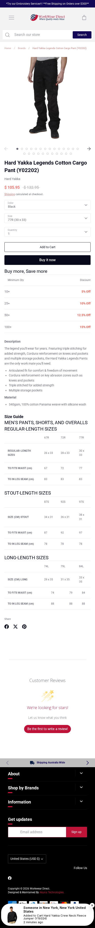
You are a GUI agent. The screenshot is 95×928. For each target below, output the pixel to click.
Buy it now (47, 260)
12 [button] (68, 149)
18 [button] (38, 154)
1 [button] (17, 149)
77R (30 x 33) (17, 220)
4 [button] (31, 149)
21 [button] (52, 154)
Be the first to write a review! (47, 729)
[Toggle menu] (11, 17)
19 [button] (43, 154)
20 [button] (48, 154)
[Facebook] (9, 878)
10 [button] (59, 149)
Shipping (9, 194)
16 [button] (29, 154)
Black (11, 206)
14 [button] (78, 149)
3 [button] (27, 149)
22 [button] (57, 154)
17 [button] (34, 154)
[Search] (7, 35)
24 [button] (66, 154)
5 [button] (36, 149)
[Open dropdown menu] (81, 773)
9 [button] (54, 149)
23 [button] (62, 154)
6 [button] (41, 149)
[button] (88, 763)
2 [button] (22, 149)
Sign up (76, 832)
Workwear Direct (39, 888)
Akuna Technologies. (52, 892)
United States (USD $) (25, 858)
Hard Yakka (12, 179)
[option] (47, 100)
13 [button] (73, 149)
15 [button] (24, 154)
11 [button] (64, 149)
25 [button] (71, 154)
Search (82, 35)
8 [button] (50, 149)
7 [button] (45, 149)
